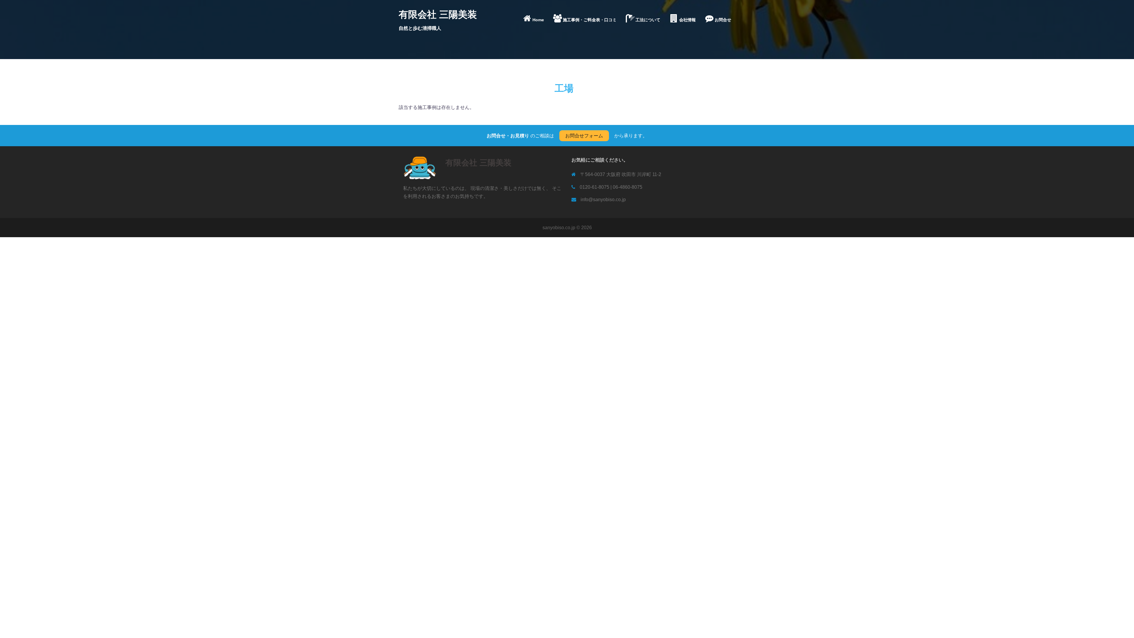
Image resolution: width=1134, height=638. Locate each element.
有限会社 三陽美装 (438, 14)
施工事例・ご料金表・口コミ (590, 19)
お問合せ (723, 19)
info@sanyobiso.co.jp (603, 199)
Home (538, 19)
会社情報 (687, 19)
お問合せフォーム (584, 135)
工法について (648, 19)
